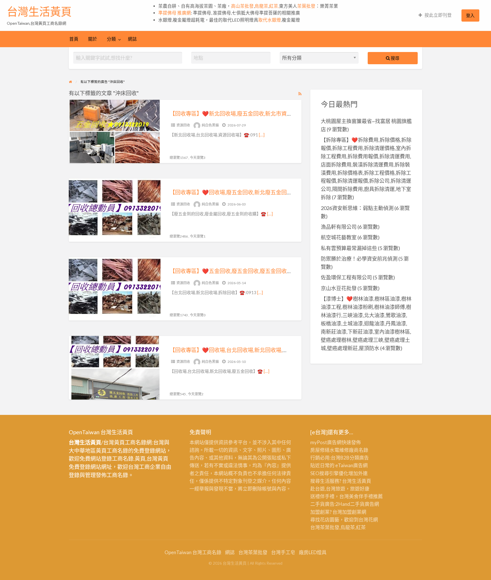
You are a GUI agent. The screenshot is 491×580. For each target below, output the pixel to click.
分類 (111, 38)
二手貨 (357, 504)
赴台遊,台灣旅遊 (327, 489)
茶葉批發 (306, 6)
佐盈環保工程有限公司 (346, 277)
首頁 (73, 38)
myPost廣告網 (326, 442)
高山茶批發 (242, 6)
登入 (470, 15)
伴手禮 (366, 496)
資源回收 (183, 125)
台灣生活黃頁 (39, 11)
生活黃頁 (361, 481)
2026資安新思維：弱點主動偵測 (357, 208)
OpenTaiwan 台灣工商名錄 (193, 552)
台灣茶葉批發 (324, 527)
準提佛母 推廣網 (174, 12)
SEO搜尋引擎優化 (329, 473)
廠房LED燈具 (312, 552)
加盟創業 (351, 512)
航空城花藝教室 (339, 237)
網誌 (132, 38)
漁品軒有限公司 (339, 227)
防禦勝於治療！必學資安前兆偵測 (359, 258)
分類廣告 (359, 458)
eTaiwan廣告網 (351, 465)
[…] (262, 134)
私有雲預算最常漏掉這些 (349, 248)
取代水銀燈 (269, 19)
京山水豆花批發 (339, 288)
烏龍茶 (261, 6)
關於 (92, 38)
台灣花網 (368, 520)
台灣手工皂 (283, 552)
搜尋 (394, 58)
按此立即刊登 (438, 15)
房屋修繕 (320, 450)
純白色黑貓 (210, 125)
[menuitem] (435, 15)
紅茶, (274, 6)
